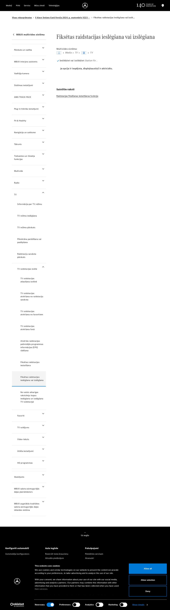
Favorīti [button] (21, 415)
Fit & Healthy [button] (20, 120)
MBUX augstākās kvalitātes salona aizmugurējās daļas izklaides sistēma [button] (26, 506)
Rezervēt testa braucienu (56, 553)
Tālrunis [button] (18, 144)
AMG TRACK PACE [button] (22, 97)
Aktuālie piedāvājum (54, 558)
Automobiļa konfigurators (17, 553)
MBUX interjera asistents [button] (25, 61)
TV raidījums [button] (23, 427)
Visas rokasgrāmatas (22, 17)
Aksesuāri (89, 558)
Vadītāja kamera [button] (21, 73)
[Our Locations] (163, 5)
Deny (147, 591)
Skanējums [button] (19, 477)
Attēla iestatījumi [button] (25, 451)
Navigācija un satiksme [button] (25, 132)
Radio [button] (17, 182)
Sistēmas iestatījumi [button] (23, 85)
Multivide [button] (18, 171)
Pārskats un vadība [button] (23, 49)
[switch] (76, 605)
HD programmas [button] (25, 462)
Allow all (148, 568)
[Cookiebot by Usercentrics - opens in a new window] (17, 605)
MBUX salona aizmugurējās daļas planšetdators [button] (26, 490)
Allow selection (148, 580)
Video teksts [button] (23, 439)
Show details (138, 605)
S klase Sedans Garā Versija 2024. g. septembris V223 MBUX (62, 17)
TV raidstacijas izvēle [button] (27, 269)
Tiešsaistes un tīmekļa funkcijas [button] (24, 158)
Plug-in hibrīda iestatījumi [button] (26, 108)
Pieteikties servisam (94, 553)
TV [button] (15, 194)
